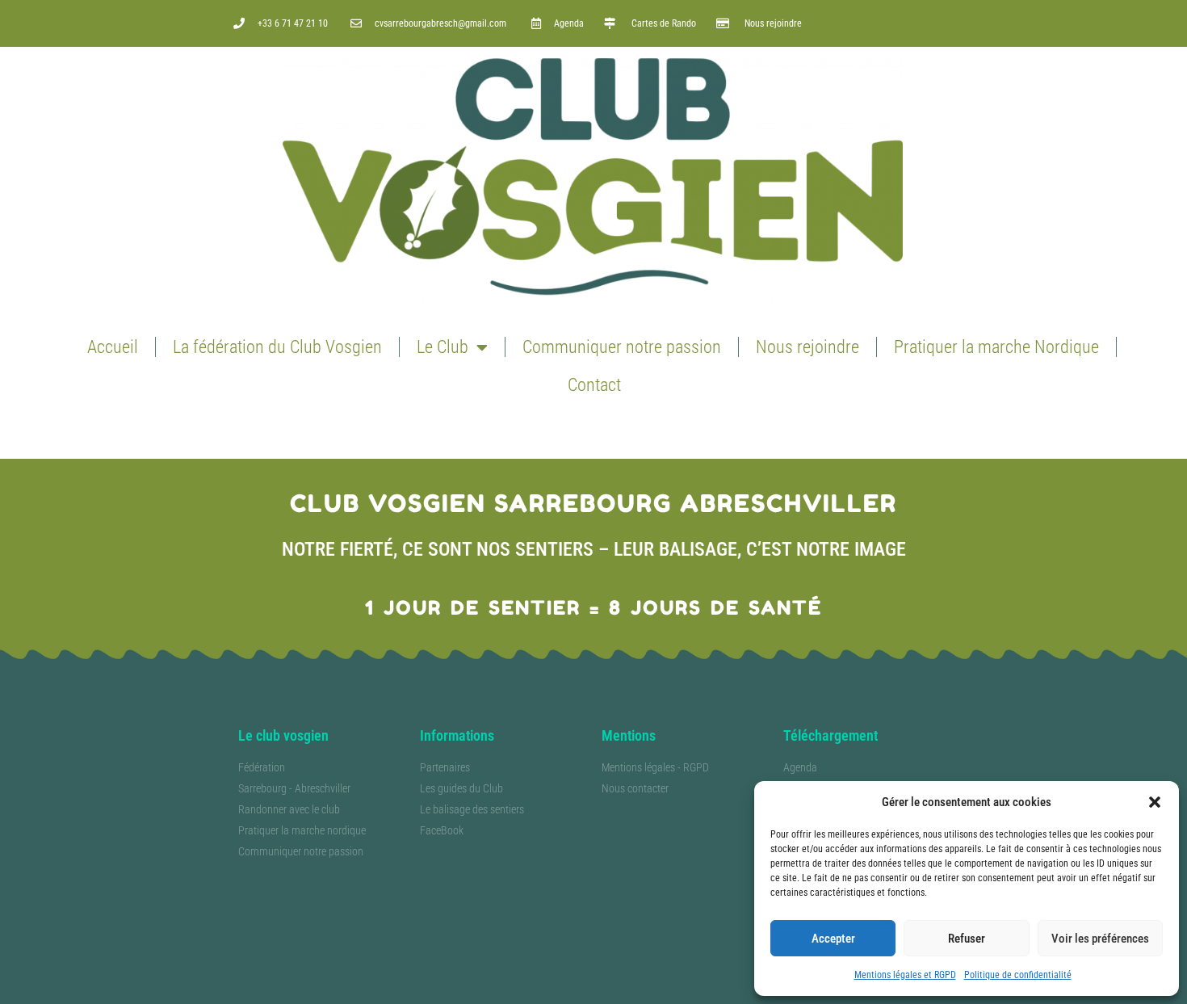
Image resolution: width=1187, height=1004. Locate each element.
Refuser (966, 938)
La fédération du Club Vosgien (277, 347)
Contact (594, 385)
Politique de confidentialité (1018, 975)
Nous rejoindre (807, 347)
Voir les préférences (1100, 938)
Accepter (833, 938)
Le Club (442, 347)
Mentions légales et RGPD (905, 975)
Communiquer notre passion (621, 347)
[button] (1155, 802)
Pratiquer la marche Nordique (996, 347)
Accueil (112, 347)
